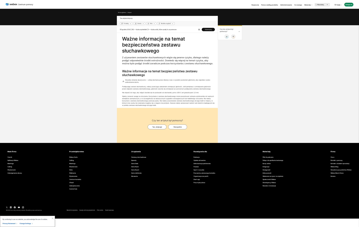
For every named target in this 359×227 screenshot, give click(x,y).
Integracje (266, 166)
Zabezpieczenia (74, 185)
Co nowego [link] (298, 5)
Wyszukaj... (320, 4)
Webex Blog (334, 166)
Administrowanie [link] (286, 5)
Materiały (307, 5)
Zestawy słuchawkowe (138, 157)
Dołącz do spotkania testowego (273, 160)
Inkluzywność (267, 173)
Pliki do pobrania (268, 157)
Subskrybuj (208, 29)
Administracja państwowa (202, 163)
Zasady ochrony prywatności (87, 210)
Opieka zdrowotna (199, 160)
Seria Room (135, 166)
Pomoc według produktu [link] (269, 5)
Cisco (332, 157)
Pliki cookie (100, 210)
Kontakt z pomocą (336, 160)
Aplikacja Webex (12, 160)
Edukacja (197, 157)
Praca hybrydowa (199, 182)
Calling (9, 166)
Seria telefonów (136, 173)
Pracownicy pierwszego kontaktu (204, 173)
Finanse (196, 166)
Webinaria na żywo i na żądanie (273, 176)
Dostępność (266, 170)
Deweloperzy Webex (269, 182)
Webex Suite (73, 157)
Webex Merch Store (337, 173)
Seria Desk (134, 163)
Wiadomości (11, 170)
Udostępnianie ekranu (14, 173)
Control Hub (73, 189)
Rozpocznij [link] (255, 5)
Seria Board (135, 170)
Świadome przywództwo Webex (341, 170)
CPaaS (71, 182)
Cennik (9, 157)
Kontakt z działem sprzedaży (340, 163)
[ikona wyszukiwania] (316, 4)
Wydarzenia (73, 176)
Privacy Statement (9, 223)
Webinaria (72, 173)
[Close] (52, 218)
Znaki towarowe (109, 210)
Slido (71, 170)
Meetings (10, 163)
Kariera (333, 176)
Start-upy (197, 179)
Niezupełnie (178, 127)
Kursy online (267, 163)
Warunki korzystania (72, 210)
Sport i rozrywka (199, 170)
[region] (27, 221)
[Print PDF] (199, 29)
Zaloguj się (348, 4)
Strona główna (122, 12)
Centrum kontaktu (75, 179)
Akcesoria (134, 176)
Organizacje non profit (201, 176)
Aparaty (133, 160)
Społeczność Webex (269, 179)
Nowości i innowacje (269, 185)
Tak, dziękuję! (157, 127)
